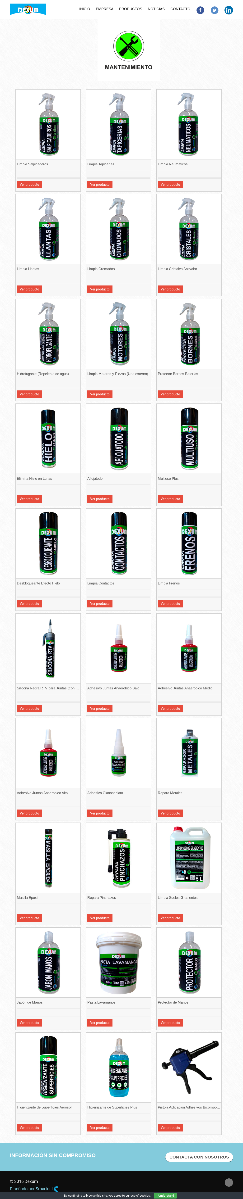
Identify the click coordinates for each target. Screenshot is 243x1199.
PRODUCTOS (130, 9)
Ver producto (29, 184)
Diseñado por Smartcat (32, 1188)
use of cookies (140, 1195)
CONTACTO (180, 9)
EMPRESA (104, 9)
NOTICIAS (156, 9)
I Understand (165, 1195)
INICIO (84, 9)
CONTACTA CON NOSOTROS (199, 1157)
